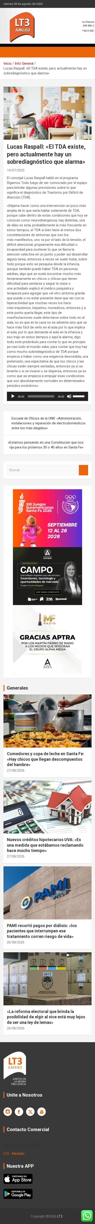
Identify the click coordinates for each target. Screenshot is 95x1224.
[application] (47, 396)
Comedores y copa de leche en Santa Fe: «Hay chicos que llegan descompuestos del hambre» (45, 759)
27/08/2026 (15, 770)
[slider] (79, 396)
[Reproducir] (13, 396)
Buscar (83, 470)
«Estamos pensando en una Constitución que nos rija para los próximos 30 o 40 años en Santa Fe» (45, 444)
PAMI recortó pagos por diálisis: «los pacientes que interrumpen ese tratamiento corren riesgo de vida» (42, 931)
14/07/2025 (15, 170)
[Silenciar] (69, 396)
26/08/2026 (15, 942)
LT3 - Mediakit (13, 1153)
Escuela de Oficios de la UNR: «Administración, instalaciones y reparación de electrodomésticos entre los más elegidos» (49, 423)
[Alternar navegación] (9, 52)
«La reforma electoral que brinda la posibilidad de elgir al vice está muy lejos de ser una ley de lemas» (46, 1017)
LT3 (59, 1216)
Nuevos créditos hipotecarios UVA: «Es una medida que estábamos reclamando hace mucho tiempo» (45, 845)
